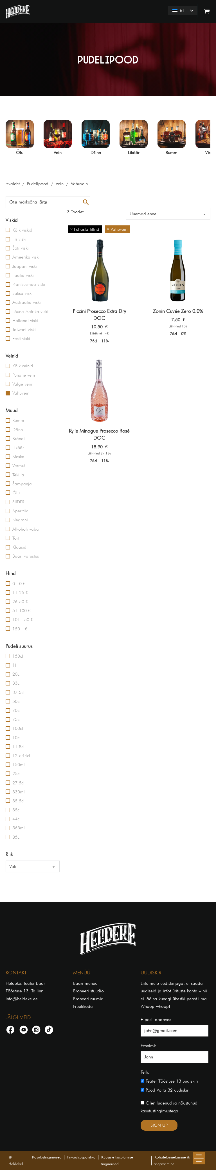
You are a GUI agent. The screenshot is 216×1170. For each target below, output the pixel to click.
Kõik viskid (22, 230)
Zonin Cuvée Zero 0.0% (178, 311)
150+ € (19, 629)
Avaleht (13, 183)
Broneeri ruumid (88, 998)
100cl (17, 728)
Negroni (20, 519)
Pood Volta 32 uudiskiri (167, 1090)
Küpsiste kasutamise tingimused (117, 1160)
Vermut (18, 465)
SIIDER (18, 501)
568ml (18, 827)
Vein (60, 183)
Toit (15, 538)
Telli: (145, 1072)
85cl (16, 837)
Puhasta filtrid (86, 229)
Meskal (19, 456)
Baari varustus (25, 556)
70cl (16, 710)
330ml (18, 792)
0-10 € (18, 583)
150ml (18, 764)
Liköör (18, 447)
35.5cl (18, 801)
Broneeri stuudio (88, 991)
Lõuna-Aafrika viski (30, 311)
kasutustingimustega (159, 1111)
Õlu (16, 492)
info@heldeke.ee (22, 998)
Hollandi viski (25, 320)
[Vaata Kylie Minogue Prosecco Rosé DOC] (99, 390)
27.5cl (18, 783)
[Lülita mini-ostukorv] (206, 11)
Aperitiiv (20, 510)
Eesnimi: (148, 1045)
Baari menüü (85, 983)
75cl (16, 719)
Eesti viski (21, 338)
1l (14, 665)
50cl (16, 701)
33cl (16, 683)
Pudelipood (37, 183)
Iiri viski (19, 239)
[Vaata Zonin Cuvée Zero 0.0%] (178, 270)
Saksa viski (22, 293)
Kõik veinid (22, 365)
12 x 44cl (21, 755)
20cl (16, 674)
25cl (16, 773)
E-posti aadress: (156, 1019)
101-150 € (22, 619)
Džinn (17, 429)
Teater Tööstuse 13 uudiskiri (171, 1081)
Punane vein (23, 375)
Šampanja (22, 483)
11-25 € (20, 592)
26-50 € (20, 601)
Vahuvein (20, 393)
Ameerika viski (26, 257)
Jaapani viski (24, 266)
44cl (16, 819)
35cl (16, 810)
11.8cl (18, 746)
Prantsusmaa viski (28, 284)
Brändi (18, 438)
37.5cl (18, 692)
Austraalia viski (26, 302)
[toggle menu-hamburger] (199, 1158)
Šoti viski (20, 248)
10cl (16, 737)
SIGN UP (159, 1125)
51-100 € (21, 610)
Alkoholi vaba (25, 529)
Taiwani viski (24, 329)
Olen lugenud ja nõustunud (169, 1106)
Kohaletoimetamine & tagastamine (172, 1160)
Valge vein (22, 384)
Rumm (18, 420)
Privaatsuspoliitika (81, 1157)
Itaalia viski (23, 275)
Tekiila (18, 474)
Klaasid (19, 547)
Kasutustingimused (47, 1157)
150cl (17, 656)
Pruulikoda (83, 1006)
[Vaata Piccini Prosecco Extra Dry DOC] (99, 270)
